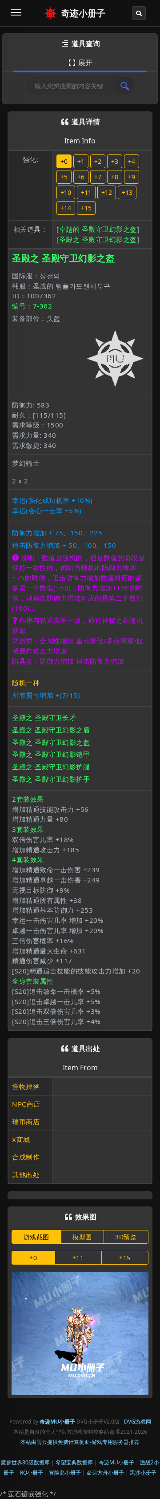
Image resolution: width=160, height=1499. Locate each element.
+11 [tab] (78, 1258)
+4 (131, 161)
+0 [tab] (33, 1258)
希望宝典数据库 (74, 1462)
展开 (80, 62)
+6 (80, 177)
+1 (80, 161)
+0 (64, 161)
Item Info (80, 141)
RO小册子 (31, 1472)
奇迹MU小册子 (116, 1462)
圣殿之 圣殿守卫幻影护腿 (51, 766)
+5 (64, 177)
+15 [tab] (125, 1258)
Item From (80, 1067)
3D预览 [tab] (125, 1237)
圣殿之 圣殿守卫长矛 (44, 717)
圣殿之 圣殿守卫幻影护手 (51, 779)
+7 (97, 177)
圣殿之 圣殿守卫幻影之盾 (51, 729)
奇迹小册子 (83, 13)
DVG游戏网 (137, 1421)
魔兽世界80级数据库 (25, 1462)
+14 (65, 208)
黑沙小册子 (143, 1472)
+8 (114, 177)
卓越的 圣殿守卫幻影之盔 (98, 229)
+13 (127, 192)
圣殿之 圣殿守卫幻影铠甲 (51, 754)
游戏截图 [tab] (36, 1237)
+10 (65, 192)
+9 (131, 177)
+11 (86, 192)
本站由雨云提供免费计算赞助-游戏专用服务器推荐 (80, 1442)
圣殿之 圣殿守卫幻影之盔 (98, 239)
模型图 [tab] (82, 1237)
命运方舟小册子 (105, 1472)
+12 (106, 192)
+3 (114, 161)
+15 (86, 208)
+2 (97, 161)
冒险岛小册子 (65, 1472)
